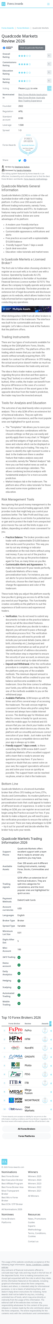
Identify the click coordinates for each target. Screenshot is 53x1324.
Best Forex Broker (10, 1176)
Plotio (28, 1065)
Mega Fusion (29, 1091)
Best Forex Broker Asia (12, 1187)
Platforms (6, 1222)
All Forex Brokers (26, 1128)
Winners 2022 (34, 1187)
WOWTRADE (32, 1100)
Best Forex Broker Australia (31, 97)
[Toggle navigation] (48, 3)
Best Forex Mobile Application (32, 94)
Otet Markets (29, 1109)
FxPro (28, 1030)
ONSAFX (30, 1056)
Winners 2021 (34, 1190)
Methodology (34, 1229)
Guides (31, 1222)
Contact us (33, 1241)
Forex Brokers (23, 28)
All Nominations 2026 (12, 1209)
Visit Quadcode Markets (31, 47)
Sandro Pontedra (24, 170)
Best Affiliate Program (12, 1183)
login (27, 88)
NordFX (29, 1048)
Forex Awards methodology (35, 179)
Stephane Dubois (22, 167)
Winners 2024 (34, 1180)
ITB (27, 1082)
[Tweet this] (19, 160)
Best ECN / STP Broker (12, 1204)
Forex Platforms (26, 1136)
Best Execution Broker (12, 1180)
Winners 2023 (34, 1183)
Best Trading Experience (30, 100)
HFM (27, 1039)
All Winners (33, 1196)
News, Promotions (37, 1218)
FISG (27, 1074)
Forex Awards (14, 3)
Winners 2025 (34, 1176)
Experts (31, 1226)
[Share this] (24, 160)
